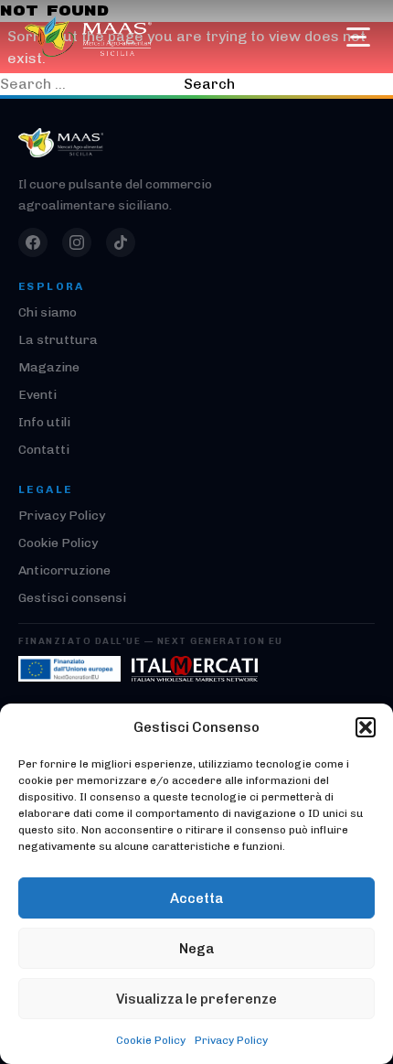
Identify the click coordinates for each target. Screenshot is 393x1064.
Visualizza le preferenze (196, 999)
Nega (196, 948)
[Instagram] (76, 242)
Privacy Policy (231, 1040)
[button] (365, 727)
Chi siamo (47, 312)
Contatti (43, 449)
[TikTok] (120, 242)
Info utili (44, 422)
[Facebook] (33, 242)
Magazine (49, 367)
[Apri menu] (358, 36)
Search (209, 83)
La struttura (58, 340)
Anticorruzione (64, 570)
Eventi (37, 395)
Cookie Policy (151, 1040)
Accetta (196, 898)
